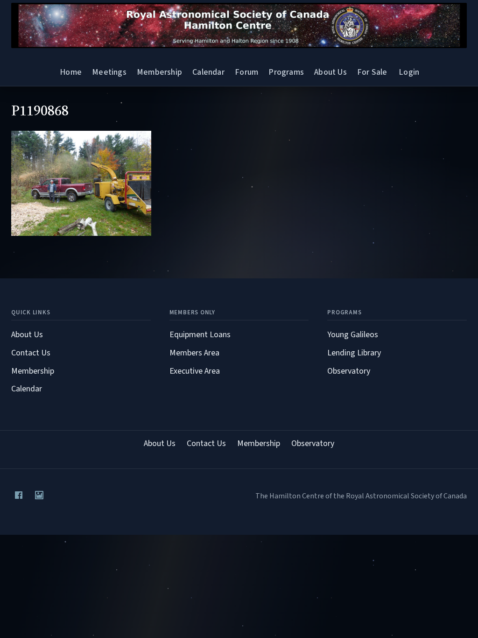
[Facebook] (18, 495)
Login (409, 72)
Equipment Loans (200, 334)
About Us (330, 72)
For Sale (372, 72)
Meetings (109, 72)
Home (71, 72)
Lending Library (354, 353)
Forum (246, 72)
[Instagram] (39, 495)
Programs (285, 72)
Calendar (208, 72)
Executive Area (194, 371)
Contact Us (30, 353)
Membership (159, 72)
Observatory (348, 371)
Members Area (194, 353)
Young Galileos (352, 334)
